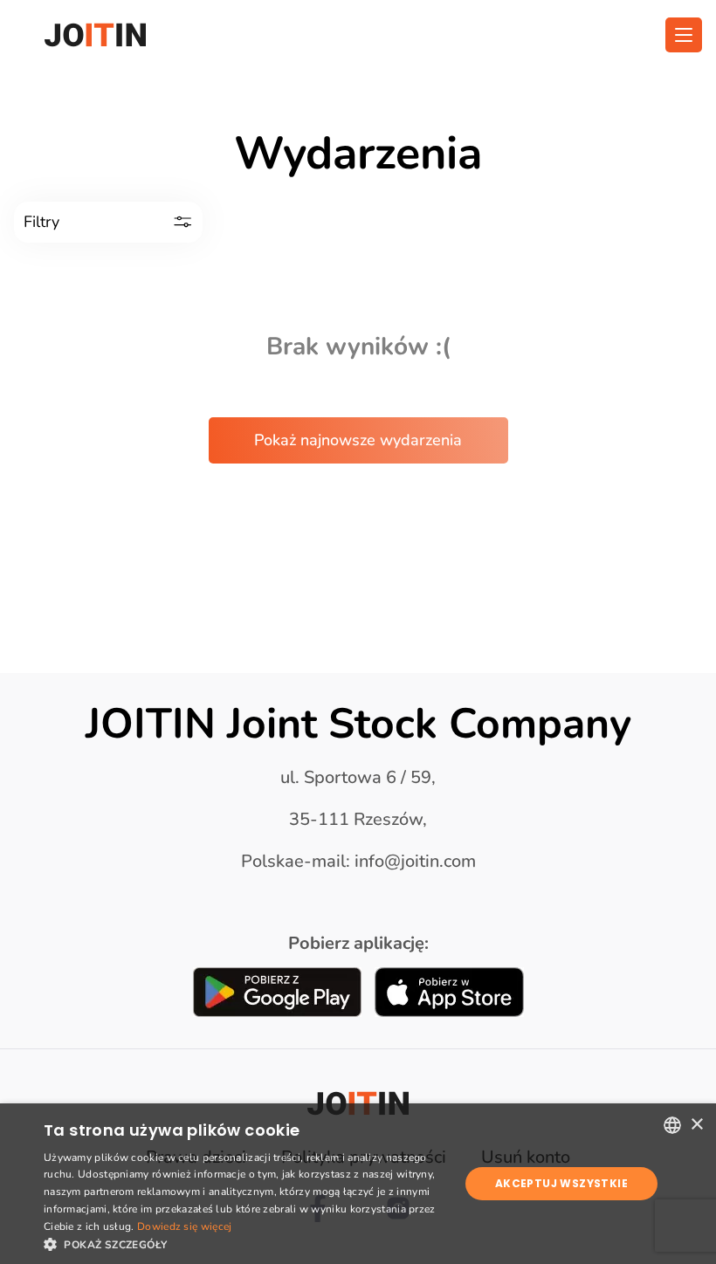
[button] (245, 1243)
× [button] (696, 1124)
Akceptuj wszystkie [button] (561, 1183)
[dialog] (358, 1183)
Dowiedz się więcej (184, 1226)
